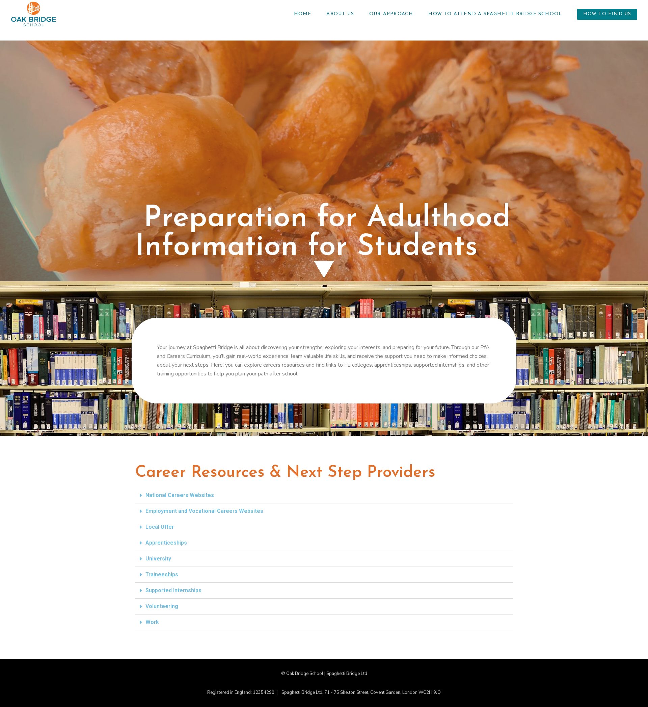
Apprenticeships (166, 543)
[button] (324, 495)
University (158, 558)
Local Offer (159, 527)
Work (152, 622)
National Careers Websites (179, 495)
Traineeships (161, 574)
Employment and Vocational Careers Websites (204, 511)
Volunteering (161, 606)
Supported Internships (173, 590)
